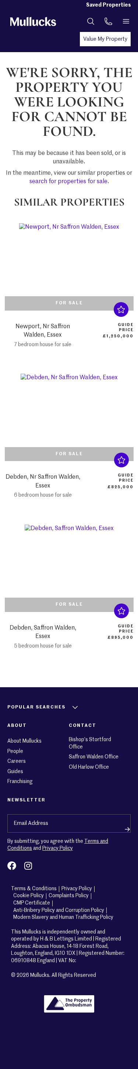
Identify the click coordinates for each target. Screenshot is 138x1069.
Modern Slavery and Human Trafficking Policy (63, 917)
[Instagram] (28, 865)
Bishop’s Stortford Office (90, 743)
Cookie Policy (28, 895)
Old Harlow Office (89, 767)
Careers (16, 761)
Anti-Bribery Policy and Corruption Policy (58, 910)
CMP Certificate (31, 903)
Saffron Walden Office (93, 757)
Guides (15, 771)
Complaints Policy (69, 895)
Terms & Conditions (34, 888)
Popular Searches (36, 707)
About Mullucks (24, 741)
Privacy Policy (57, 848)
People (15, 751)
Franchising (19, 781)
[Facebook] (11, 865)
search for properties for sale (68, 182)
